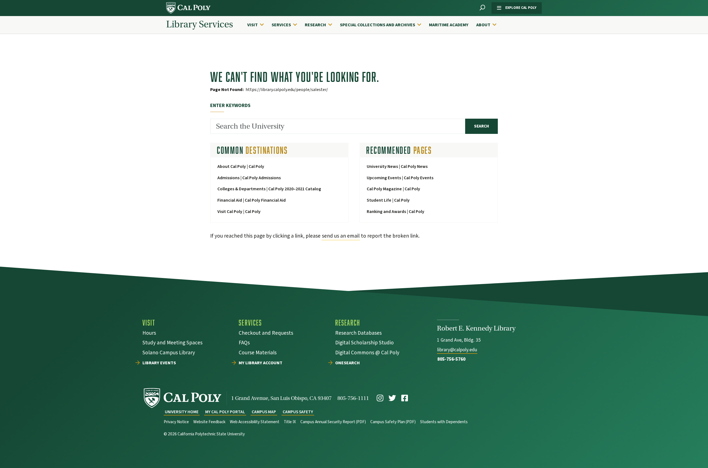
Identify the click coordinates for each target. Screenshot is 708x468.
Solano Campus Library (168, 353)
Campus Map (264, 412)
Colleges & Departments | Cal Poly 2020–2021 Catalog (269, 189)
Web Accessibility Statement (254, 422)
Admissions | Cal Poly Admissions (249, 178)
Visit (252, 25)
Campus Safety (298, 412)
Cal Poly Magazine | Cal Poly (393, 189)
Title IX (290, 422)
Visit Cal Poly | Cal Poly (239, 212)
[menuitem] (258, 25)
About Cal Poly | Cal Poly (240, 166)
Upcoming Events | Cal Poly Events (400, 178)
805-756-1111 (353, 398)
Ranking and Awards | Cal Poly (395, 212)
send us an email (341, 236)
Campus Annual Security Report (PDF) (333, 422)
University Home (182, 412)
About (483, 25)
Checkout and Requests (266, 334)
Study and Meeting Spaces (172, 343)
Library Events (159, 363)
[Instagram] (380, 398)
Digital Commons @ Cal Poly (367, 353)
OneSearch (347, 363)
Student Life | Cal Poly (388, 200)
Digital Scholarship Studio (364, 343)
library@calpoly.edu (457, 349)
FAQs (244, 343)
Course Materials (258, 353)
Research (315, 25)
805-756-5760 (451, 359)
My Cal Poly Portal (225, 412)
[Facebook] (404, 398)
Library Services (199, 24)
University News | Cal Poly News (397, 166)
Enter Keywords (230, 105)
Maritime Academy (448, 25)
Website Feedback (209, 422)
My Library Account (260, 363)
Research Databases (358, 334)
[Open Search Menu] (482, 8)
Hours (149, 334)
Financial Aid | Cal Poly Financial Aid (251, 200)
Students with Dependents (444, 422)
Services (281, 25)
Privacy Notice (176, 422)
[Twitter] (392, 398)
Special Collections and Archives (377, 25)
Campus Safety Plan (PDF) (393, 422)
